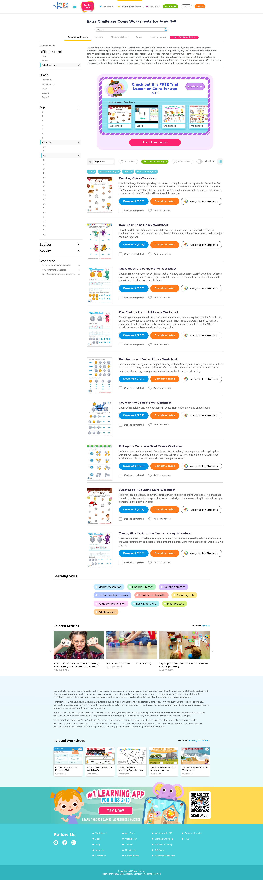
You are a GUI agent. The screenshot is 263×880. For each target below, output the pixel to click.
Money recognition (109, 587)
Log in (186, 6)
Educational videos (119, 37)
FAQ (187, 838)
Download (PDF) (133, 201)
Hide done (209, 161)
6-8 (44, 217)
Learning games (158, 37)
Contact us (100, 855)
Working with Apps (164, 838)
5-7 (44, 199)
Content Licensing (193, 833)
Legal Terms (124, 870)
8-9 (44, 234)
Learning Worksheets (199, 740)
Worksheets (101, 833)
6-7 (44, 212)
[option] (79, 650)
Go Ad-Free (170, 6)
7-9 (44, 230)
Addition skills (106, 612)
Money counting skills (152, 595)
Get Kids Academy (163, 844)
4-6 (44, 177)
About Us (99, 850)
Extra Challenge (49, 65)
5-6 (44, 195)
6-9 (44, 221)
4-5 (44, 173)
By (90, 161)
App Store (130, 833)
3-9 (44, 168)
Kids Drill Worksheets (184, 37)
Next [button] (212, 651)
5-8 (44, 203)
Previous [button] (51, 651)
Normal (45, 60)
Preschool (46, 79)
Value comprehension (111, 603)
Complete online (165, 201)
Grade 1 (45, 88)
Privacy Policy (138, 870)
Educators (107, 6)
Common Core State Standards (56, 265)
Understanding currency (113, 595)
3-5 (44, 151)
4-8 (44, 186)
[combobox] (103, 162)
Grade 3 (45, 97)
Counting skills (185, 595)
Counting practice (174, 587)
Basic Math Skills (146, 603)
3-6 (44, 155)
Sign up (200, 6)
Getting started (132, 855)
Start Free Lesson (155, 142)
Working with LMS (163, 833)
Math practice (175, 603)
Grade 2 (45, 92)
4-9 (44, 190)
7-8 (44, 225)
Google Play (131, 838)
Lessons (99, 37)
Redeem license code (165, 855)
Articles (206, 625)
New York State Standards (54, 269)
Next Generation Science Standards (58, 274)
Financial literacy (142, 587)
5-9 (44, 208)
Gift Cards (154, 6)
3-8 (44, 164)
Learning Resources (130, 6)
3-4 (44, 146)
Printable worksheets (78, 37)
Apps (97, 838)
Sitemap (129, 844)
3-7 (44, 160)
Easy (44, 56)
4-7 (44, 181)
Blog (97, 844)
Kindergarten (48, 84)
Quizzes (139, 37)
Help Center (130, 850)
